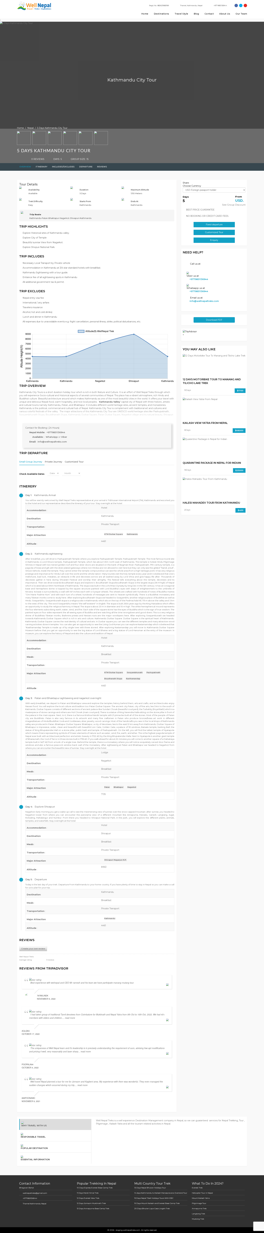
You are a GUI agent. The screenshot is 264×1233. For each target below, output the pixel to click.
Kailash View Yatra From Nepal (205, 423)
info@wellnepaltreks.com (52, 441)
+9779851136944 (56, 432)
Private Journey (53, 461)
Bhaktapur (118, 787)
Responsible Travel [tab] (33, 1136)
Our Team (241, 13)
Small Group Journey (30, 461)
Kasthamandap (133, 679)
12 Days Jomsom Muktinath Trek (91, 1203)
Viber (64, 437)
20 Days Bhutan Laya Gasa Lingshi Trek (152, 1208)
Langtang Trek (198, 1214)
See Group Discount (234, 204)
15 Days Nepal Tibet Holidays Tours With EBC (153, 1198)
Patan (107, 787)
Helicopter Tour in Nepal (202, 1193)
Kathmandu (132, 534)
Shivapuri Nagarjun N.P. (115, 860)
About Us (224, 13)
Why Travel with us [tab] (34, 1125)
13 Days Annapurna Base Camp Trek (93, 1208)
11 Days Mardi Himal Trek (88, 1193)
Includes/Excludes (63, 166)
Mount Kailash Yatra (201, 1198)
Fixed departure (214, 224)
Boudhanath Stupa (113, 679)
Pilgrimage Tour (199, 1203)
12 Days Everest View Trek (88, 1198)
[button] (96, 495)
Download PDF (214, 320)
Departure (85, 166)
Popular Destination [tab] (34, 1148)
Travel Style (181, 13)
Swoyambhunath (135, 672)
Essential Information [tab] (35, 1159)
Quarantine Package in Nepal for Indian (212, 462)
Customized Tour (74, 461)
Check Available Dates (31, 474)
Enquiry (214, 240)
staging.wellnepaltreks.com (127, 1230)
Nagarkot (131, 787)
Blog (196, 13)
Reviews (102, 166)
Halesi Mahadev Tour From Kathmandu (211, 502)
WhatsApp (52, 437)
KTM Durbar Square (113, 534)
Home (144, 13)
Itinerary (41, 166)
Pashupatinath (153, 672)
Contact (209, 13)
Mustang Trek (198, 1219)
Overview (25, 166)
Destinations (161, 13)
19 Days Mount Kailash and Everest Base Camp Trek (157, 1203)
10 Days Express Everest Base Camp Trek (95, 1188)
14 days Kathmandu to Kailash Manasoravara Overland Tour (160, 1193)
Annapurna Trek (199, 1208)
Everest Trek (197, 1188)
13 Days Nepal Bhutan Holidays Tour (150, 1188)
